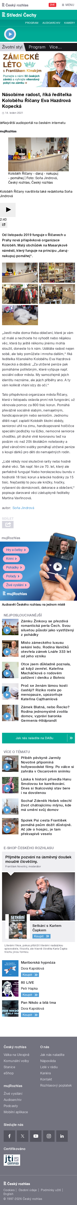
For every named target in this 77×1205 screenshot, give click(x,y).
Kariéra (45, 1073)
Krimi (10, 559)
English (8, 1194)
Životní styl (12, 47)
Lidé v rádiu (49, 1067)
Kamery (69, 22)
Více (55, 47)
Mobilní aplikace (16, 1112)
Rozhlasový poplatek (56, 1085)
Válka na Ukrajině (16, 1055)
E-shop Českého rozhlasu (29, 848)
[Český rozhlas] (15, 5)
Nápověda (48, 1061)
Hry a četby (14, 550)
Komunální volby (16, 1061)
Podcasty (11, 1106)
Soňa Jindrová (46, 178)
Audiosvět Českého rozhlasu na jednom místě (33, 604)
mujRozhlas (11, 538)
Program (31, 22)
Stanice (9, 1067)
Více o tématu (17, 752)
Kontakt (46, 1079)
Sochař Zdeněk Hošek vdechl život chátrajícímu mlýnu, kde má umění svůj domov (46, 805)
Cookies (9, 1190)
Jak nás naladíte (52, 1055)
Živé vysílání (14, 585)
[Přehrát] (8, 210)
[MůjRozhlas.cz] (8, 132)
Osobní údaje (28, 1190)
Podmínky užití (51, 1190)
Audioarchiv (51, 22)
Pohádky (12, 567)
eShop (9, 1073)
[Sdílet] (3, 225)
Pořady (11, 576)
